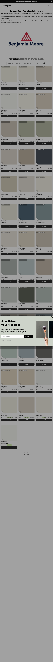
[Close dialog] (52, 317)
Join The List (28, 336)
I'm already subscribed (6, 340)
